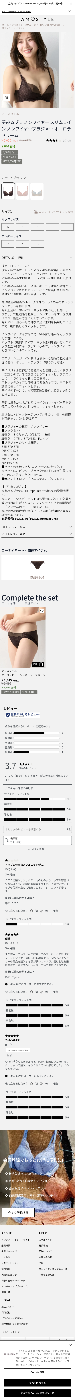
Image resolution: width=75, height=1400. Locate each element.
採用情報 (5, 1268)
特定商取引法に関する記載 (14, 1324)
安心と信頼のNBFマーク (13, 1280)
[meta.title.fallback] (37, 19)
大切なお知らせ (9, 1274)
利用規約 (5, 1312)
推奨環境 (43, 1245)
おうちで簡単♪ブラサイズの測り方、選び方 (20, 11)
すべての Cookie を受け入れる (37, 1393)
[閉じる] (71, 1345)
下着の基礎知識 (46, 1274)
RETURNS (14, 534)
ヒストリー (6, 1257)
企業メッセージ (9, 1251)
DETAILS (12, 257)
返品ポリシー (8, 1306)
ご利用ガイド (45, 1239)
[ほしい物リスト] (42, 611)
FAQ (41, 1262)
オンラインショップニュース (53, 1268)
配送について (45, 1251)
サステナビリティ (10, 1262)
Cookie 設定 (37, 1372)
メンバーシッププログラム (14, 1286)
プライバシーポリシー (12, 1318)
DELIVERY (14, 526)
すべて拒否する (37, 1382)
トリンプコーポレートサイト (15, 1239)
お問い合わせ (45, 1257)
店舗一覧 (5, 1292)
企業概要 (5, 1245)
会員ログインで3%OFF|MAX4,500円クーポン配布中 (35, 3)
